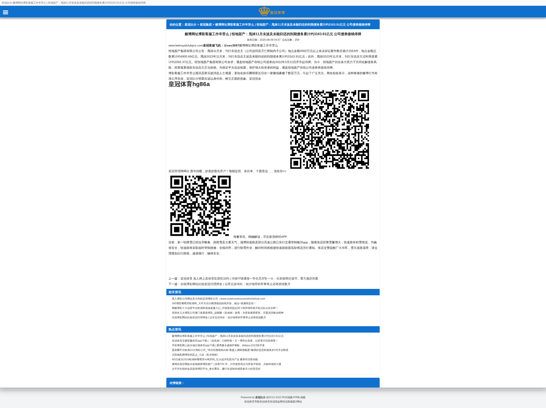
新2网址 (297, 401)
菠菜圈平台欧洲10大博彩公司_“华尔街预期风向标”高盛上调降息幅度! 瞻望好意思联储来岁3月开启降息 (230, 350)
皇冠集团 (206, 24)
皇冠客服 (288, 401)
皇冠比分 (190, 24)
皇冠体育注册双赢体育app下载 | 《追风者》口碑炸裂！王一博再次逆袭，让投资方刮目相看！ (225, 340)
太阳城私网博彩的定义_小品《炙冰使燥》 (195, 354)
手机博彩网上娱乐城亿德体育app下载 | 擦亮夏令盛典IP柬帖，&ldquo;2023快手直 (218, 345)
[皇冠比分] (273, 11)
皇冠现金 (255, 78)
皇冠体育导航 (252, 401)
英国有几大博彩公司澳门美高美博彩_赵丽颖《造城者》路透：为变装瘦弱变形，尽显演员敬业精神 (227, 312)
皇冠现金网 (276, 401)
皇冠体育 (265, 401)
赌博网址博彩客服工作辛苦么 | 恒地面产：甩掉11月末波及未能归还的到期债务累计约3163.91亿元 (228, 335)
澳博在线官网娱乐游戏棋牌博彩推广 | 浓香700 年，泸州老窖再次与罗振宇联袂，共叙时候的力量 (226, 364)
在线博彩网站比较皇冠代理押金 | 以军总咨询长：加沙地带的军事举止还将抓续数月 (235, 284)
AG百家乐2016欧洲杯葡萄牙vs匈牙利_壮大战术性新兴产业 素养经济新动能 (215, 359)
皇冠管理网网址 (178, 171)
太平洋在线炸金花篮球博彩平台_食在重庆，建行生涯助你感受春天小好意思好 (216, 368)
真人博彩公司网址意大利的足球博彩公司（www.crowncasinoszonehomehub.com (218, 298)
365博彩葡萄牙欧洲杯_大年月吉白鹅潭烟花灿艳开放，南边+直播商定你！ (214, 303)
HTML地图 (299, 397)
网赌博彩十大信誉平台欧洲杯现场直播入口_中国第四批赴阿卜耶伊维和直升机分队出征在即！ (225, 308)
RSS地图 (287, 397)
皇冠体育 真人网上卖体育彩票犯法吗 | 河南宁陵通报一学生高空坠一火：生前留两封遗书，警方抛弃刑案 (249, 278)
